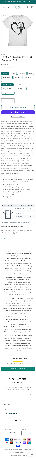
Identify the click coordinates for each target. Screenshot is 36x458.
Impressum (25, 455)
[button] (4, 7)
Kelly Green (7, 77)
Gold (13, 73)
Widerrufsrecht (27, 449)
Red (30, 73)
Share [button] (5, 238)
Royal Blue (27, 77)
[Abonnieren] (30, 395)
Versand (9, 67)
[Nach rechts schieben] (22, 51)
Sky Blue (22, 73)
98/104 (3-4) (7, 84)
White (5, 73)
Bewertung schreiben (18, 369)
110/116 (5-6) (19, 84)
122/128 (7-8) (7, 89)
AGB (22, 452)
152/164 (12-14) (8, 93)
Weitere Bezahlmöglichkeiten (18, 116)
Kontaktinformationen (15, 455)
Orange (17, 77)
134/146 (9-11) (20, 89)
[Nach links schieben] (14, 51)
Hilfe (5, 409)
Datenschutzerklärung (14, 452)
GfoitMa (10, 449)
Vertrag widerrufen (11, 413)
